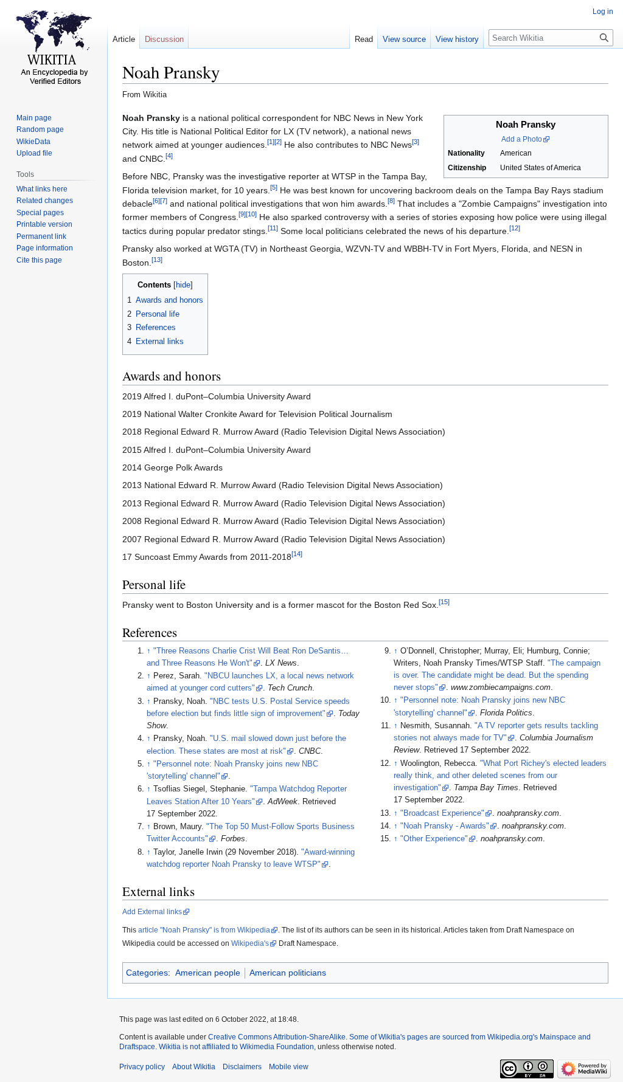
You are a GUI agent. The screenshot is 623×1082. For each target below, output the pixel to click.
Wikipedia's (250, 943)
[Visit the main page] (53, 48)
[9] (242, 214)
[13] (156, 259)
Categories (147, 972)
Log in (603, 11)
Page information (44, 248)
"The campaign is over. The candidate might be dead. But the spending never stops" (497, 675)
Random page (40, 129)
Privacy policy (142, 1067)
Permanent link (41, 236)
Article (124, 39)
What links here (42, 189)
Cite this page (39, 260)
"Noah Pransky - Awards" (444, 826)
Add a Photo (521, 139)
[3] (415, 142)
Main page (34, 118)
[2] (278, 142)
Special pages (40, 212)
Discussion (164, 39)
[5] (273, 187)
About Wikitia (193, 1067)
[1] (270, 142)
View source (404, 39)
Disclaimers (242, 1067)
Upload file (34, 153)
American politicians (287, 972)
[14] (296, 553)
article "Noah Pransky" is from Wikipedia (204, 930)
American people (207, 972)
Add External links (152, 912)
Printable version (44, 224)
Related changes (44, 200)
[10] (251, 214)
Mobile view (288, 1067)
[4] (169, 155)
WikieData (33, 141)
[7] (163, 200)
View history (457, 39)
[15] (444, 601)
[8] (391, 200)
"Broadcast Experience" (442, 813)
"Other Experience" (434, 839)
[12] (514, 228)
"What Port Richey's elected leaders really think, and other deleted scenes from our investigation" (500, 775)
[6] (156, 200)
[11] (273, 228)
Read (364, 39)
